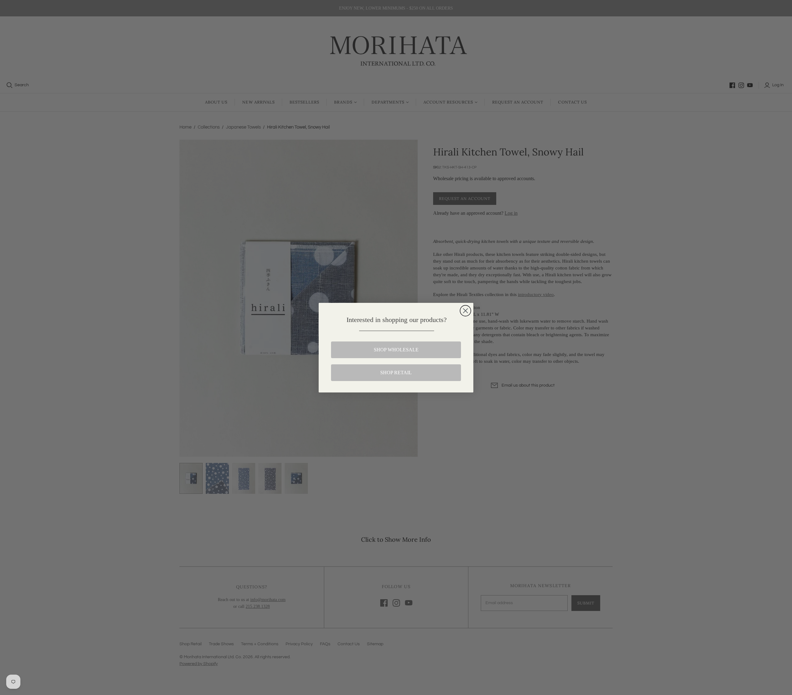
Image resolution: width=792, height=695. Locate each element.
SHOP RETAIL (396, 372)
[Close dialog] (465, 310)
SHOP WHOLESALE (396, 349)
